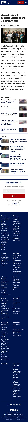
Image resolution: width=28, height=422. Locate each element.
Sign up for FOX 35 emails (5, 340)
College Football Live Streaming (17, 371)
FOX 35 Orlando (4, 23)
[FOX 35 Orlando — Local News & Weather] (5, 2)
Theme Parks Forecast (16, 228)
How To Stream (5, 300)
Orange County (5, 234)
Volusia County (5, 239)
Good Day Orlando (3, 306)
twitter (11, 405)
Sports (15, 277)
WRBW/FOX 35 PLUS (5, 352)
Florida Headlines (5, 218)
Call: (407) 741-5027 (16, 325)
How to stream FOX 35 (5, 325)
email (20, 405)
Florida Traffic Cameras (4, 264)
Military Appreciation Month (4, 246)
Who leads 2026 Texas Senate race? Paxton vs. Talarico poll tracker (8, 129)
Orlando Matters (5, 308)
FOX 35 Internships (4, 337)
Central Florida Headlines (5, 220)
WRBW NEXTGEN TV (5, 348)
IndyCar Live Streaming (16, 381)
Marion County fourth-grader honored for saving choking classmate (18, 171)
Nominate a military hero (4, 241)
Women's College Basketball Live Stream (17, 390)
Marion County (5, 232)
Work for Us (4, 334)
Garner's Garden (17, 267)
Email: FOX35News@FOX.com (19, 328)
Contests (4, 364)
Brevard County (5, 226)
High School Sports (16, 288)
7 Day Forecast (16, 226)
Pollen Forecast (17, 233)
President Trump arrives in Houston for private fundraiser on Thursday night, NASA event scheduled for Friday (9, 122)
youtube (17, 405)
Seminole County (5, 237)
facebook (8, 405)
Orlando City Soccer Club (16, 285)
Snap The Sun (16, 240)
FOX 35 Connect (17, 335)
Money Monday (17, 273)
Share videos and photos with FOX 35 (17, 332)
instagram (14, 405)
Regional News (16, 299)
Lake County (4, 230)
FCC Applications (5, 360)
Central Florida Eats (5, 317)
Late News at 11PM (4, 311)
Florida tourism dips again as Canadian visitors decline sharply (18, 141)
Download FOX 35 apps (5, 343)
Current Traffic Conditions (5, 257)
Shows (3, 298)
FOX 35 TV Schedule (4, 302)
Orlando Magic (16, 282)
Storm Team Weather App (16, 237)
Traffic (3, 253)
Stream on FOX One (16, 365)
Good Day (16, 253)
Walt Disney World (4, 288)
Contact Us (4, 331)
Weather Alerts (16, 221)
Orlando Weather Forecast (17, 223)
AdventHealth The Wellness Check (17, 263)
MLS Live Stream (17, 396)
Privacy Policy (15, 203)
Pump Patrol (4, 255)
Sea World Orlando (3, 291)
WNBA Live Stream (15, 394)
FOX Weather (16, 235)
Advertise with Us (5, 346)
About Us (4, 322)
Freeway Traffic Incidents (5, 261)
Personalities (4, 333)
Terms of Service (15, 205)
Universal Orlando (5, 294)
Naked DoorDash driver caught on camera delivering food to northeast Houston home (9, 115)
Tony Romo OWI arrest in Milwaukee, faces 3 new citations (9, 107)
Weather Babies (17, 260)
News (10, 23)
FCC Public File (5, 358)
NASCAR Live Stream (16, 378)
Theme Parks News (4, 285)
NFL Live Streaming (15, 368)
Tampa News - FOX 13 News (16, 307)
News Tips (16, 322)
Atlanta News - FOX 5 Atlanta (16, 310)
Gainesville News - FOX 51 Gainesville (17, 303)
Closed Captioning (4, 355)
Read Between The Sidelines (16, 279)
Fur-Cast (15, 269)
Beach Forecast (17, 231)
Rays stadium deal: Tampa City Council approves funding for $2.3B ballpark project (8, 101)
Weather (16, 216)
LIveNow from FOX (5, 314)
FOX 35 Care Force (16, 257)
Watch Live (20, 2)
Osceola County (5, 235)
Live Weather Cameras (16, 218)
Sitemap (3, 249)
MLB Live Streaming (15, 375)
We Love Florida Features (5, 281)
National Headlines (3, 223)
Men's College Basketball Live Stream (16, 385)
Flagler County (4, 228)
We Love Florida (17, 255)
